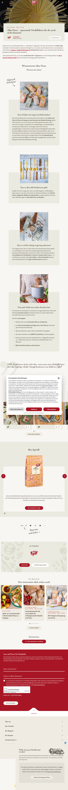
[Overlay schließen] (65, 743)
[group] (11, 603)
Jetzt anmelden (10, 703)
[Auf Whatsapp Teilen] (36, 525)
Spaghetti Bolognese (23, 50)
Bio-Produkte (9, 726)
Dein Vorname (10, 669)
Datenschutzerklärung (54, 772)
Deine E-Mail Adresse (12, 676)
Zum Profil (25, 565)
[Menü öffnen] (2, 2)
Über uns (8, 721)
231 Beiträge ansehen (40, 565)
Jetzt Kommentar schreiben (35, 641)
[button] (3, 476)
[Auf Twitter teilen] (31, 525)
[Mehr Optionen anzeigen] (45, 525)
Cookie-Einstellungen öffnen (42, 777)
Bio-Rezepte (9, 735)
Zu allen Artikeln (34, 628)
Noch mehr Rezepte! (34, 434)
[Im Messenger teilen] (40, 525)
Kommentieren (56, 38)
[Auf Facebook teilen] (26, 525)
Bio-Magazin (9, 731)
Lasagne (13, 50)
